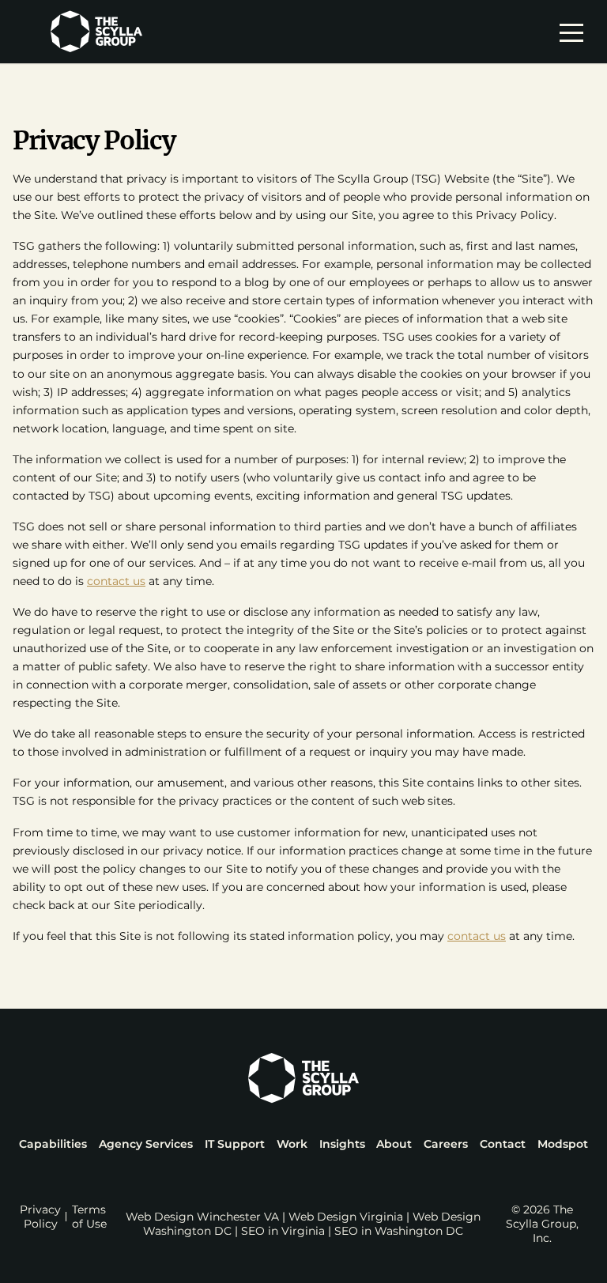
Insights (342, 1144)
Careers (446, 1144)
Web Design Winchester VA (202, 1216)
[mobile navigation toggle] (575, 31)
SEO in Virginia (283, 1231)
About (394, 1144)
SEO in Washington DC (398, 1231)
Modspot (562, 1144)
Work (292, 1144)
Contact (503, 1144)
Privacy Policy (40, 1216)
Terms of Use (89, 1216)
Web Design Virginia (345, 1216)
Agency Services (146, 1144)
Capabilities (53, 1144)
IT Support (235, 1144)
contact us (116, 581)
